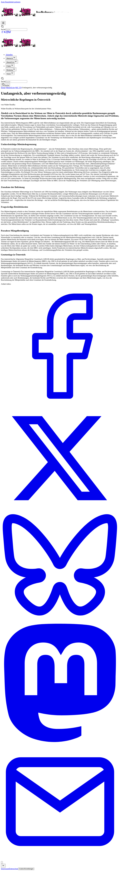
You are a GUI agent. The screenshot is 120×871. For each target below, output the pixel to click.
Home (3, 88)
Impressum (5, 869)
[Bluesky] (9, 33)
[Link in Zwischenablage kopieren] (2, 862)
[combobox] (3, 866)
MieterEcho (10, 88)
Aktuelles (9, 55)
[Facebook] (2, 33)
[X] (4, 33)
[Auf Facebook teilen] (60, 405)
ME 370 (18, 88)
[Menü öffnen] (3, 23)
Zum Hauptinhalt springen (10, 2)
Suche (3, 29)
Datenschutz (13, 869)
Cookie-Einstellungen (26, 869)
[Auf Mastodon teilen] (60, 741)
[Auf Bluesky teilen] (60, 623)
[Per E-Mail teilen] (60, 860)
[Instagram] (7, 33)
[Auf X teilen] (60, 511)
